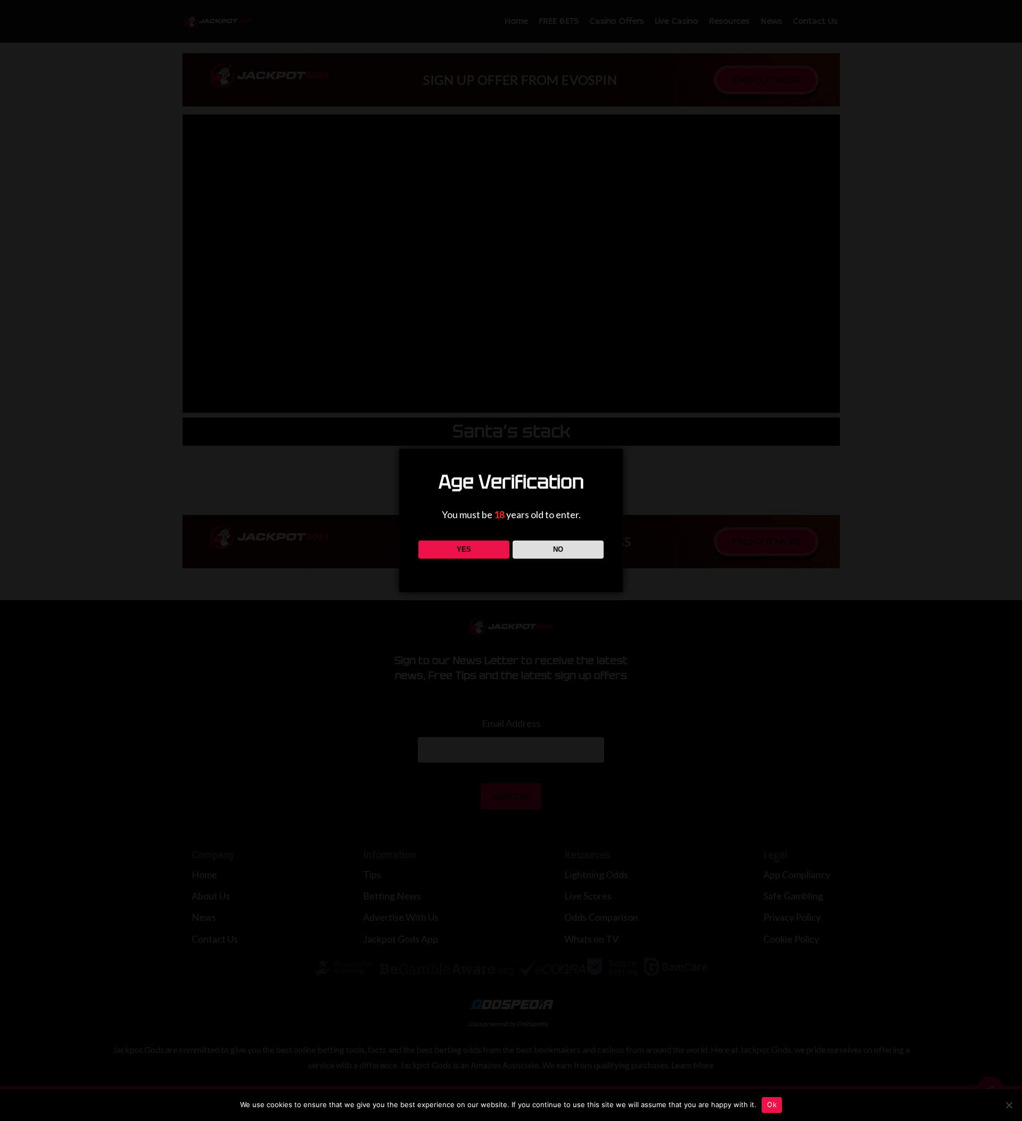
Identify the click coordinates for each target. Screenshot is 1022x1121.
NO (558, 549)
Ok (772, 1104)
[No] (1008, 1105)
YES (464, 549)
